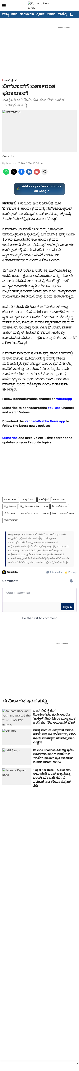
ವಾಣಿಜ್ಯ (62, 14)
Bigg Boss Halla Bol (29, 507)
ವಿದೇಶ (51, 14)
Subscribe (10, 438)
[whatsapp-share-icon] (6, 174)
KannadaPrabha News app (45, 422)
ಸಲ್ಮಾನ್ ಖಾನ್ (28, 500)
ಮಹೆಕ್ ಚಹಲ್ (11, 520)
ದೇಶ (14, 14)
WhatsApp (64, 399)
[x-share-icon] (14, 174)
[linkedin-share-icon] (29, 174)
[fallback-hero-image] (16, 717)
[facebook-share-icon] (21, 174)
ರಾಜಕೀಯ (27, 14)
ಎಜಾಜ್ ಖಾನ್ (67, 513)
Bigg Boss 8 (10, 507)
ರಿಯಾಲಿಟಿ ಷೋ (59, 507)
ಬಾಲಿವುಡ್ (44, 500)
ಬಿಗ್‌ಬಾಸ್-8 (10, 513)
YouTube (54, 408)
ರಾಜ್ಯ (5, 14)
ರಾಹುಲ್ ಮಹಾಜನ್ (29, 513)
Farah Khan (59, 500)
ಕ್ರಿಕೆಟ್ (40, 14)
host (46, 507)
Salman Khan (10, 500)
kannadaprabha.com (44, 543)
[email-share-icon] (37, 174)
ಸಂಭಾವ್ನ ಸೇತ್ (49, 513)
